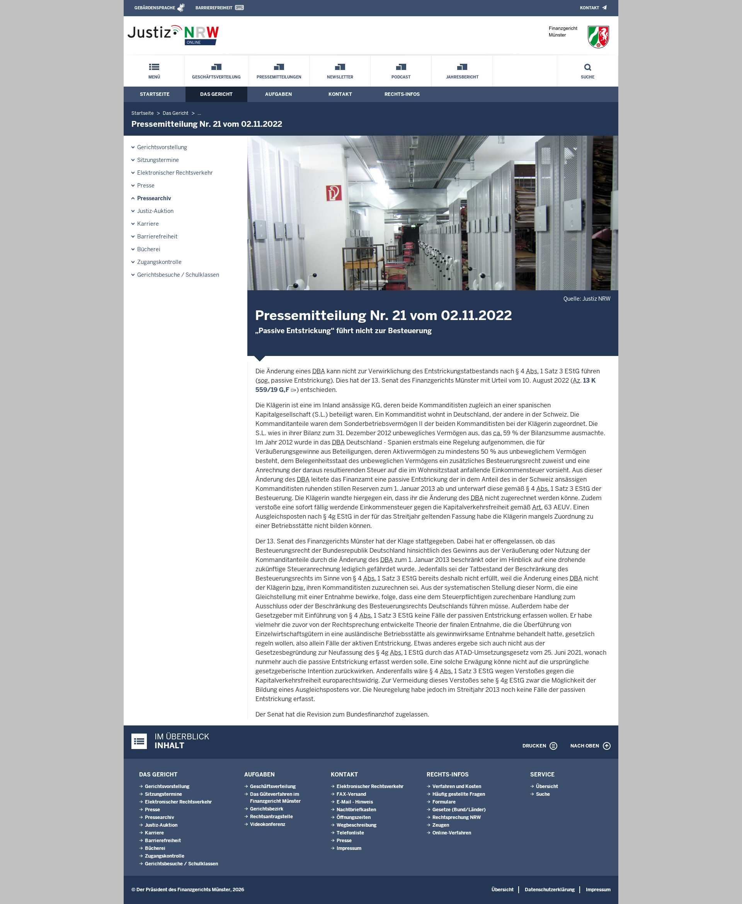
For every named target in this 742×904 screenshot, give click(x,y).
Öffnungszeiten (354, 817)
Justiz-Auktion (155, 211)
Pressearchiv (154, 198)
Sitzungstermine (158, 160)
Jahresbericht (462, 77)
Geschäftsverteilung (216, 77)
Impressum (349, 848)
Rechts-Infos (402, 94)
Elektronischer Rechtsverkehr (175, 172)
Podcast (400, 77)
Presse (146, 185)
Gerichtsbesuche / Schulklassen (178, 274)
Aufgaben (278, 94)
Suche (587, 77)
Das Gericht (216, 94)
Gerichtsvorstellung (162, 147)
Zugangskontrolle (159, 262)
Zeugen (440, 825)
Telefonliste (350, 833)
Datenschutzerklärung (550, 890)
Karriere (148, 223)
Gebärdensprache (154, 7)
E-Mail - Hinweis (355, 802)
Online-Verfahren (451, 833)
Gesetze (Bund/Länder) (459, 810)
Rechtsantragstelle (271, 817)
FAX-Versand (351, 794)
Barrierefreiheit (214, 7)
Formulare (444, 802)
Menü (154, 77)
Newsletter (340, 77)
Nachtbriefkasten (356, 810)
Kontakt (589, 7)
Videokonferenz (267, 824)
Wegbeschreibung (356, 825)
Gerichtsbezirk (266, 809)
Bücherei (148, 249)
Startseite (155, 94)
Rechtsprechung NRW (456, 817)
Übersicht (547, 786)
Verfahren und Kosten (456, 786)
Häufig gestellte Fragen (458, 794)
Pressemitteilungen (279, 77)
